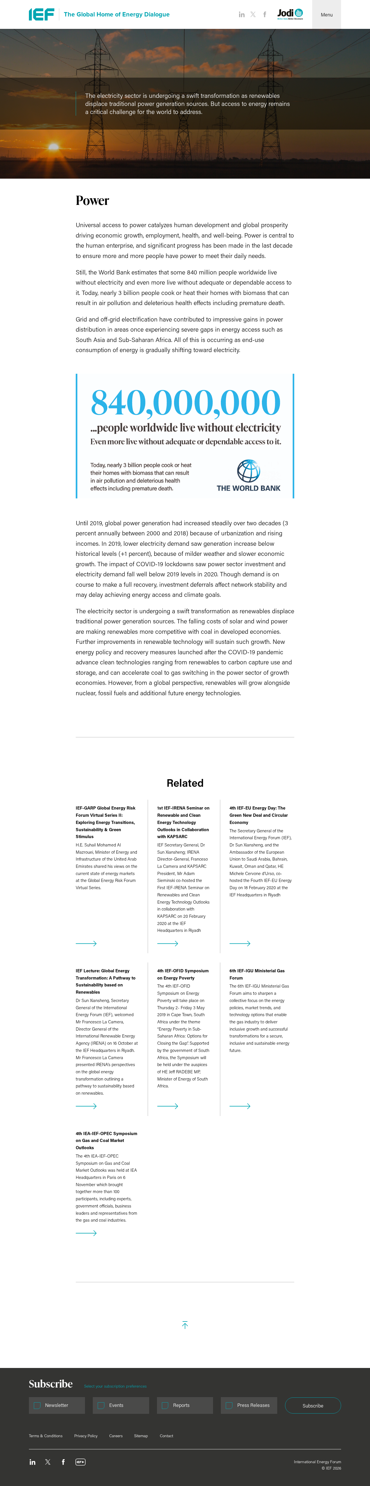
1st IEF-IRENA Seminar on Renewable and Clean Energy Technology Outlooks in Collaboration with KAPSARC (183, 822)
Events (116, 1405)
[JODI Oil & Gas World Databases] (290, 14)
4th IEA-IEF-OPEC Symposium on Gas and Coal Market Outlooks (106, 1140)
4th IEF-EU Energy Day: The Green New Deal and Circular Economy (259, 815)
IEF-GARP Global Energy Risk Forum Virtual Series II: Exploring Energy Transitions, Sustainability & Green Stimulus (105, 822)
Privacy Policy (85, 1435)
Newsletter (56, 1405)
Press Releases (253, 1405)
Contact (166, 1435)
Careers (116, 1435)
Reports (181, 1405)
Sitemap (141, 1435)
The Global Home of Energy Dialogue (117, 14)
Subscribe (313, 1406)
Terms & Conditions (45, 1435)
